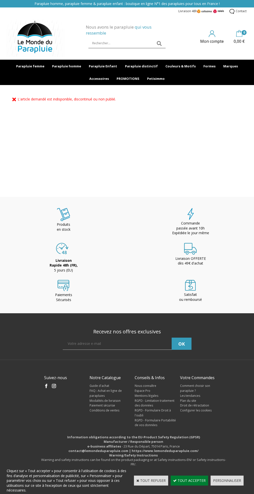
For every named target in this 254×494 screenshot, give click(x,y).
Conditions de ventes (104, 410)
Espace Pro (142, 391)
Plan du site (188, 401)
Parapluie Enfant (103, 66)
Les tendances (190, 396)
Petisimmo (156, 78)
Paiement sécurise (102, 405)
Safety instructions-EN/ (175, 459)
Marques (230, 66)
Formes (209, 66)
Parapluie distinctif (141, 66)
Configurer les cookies (196, 410)
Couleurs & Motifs (180, 66)
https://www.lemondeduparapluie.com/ (165, 451)
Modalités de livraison (105, 401)
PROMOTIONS (128, 78)
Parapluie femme (30, 66)
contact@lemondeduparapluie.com (98, 451)
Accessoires (99, 78)
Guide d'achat (99, 386)
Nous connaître (145, 386)
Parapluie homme (66, 66)
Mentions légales (146, 396)
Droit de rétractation (194, 405)
